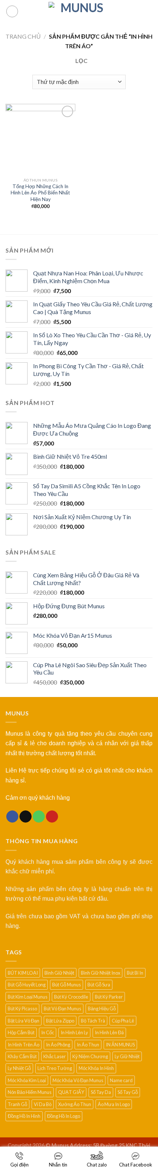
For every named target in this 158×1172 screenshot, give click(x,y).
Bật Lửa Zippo (60, 1021)
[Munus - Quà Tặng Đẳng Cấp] (79, 11)
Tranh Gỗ (17, 1104)
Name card (121, 1080)
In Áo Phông (58, 1045)
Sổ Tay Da (101, 1092)
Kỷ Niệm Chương (90, 1056)
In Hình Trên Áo (23, 1045)
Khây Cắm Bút (22, 1056)
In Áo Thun (88, 1045)
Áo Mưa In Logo (114, 1104)
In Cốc (47, 1032)
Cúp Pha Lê (123, 1021)
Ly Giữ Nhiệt (127, 1056)
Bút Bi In (135, 973)
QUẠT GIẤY (71, 1092)
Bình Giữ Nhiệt (59, 973)
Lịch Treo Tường (54, 1068)
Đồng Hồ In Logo (63, 1116)
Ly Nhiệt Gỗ (19, 1068)
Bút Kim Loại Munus (27, 997)
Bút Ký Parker (109, 997)
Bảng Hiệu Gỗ (102, 1008)
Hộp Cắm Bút (21, 1032)
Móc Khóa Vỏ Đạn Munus (78, 1080)
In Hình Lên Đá (109, 1032)
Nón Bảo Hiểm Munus (29, 1092)
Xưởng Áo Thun (74, 1104)
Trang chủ (23, 36)
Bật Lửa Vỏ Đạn (23, 1021)
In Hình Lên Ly (74, 1032)
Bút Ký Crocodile (71, 997)
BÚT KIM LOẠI (23, 973)
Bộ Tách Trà (93, 1021)
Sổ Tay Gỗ (128, 1092)
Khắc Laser (54, 1056)
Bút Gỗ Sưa (98, 985)
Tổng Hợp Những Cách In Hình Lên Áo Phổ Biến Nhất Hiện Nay (40, 192)
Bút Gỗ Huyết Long (27, 985)
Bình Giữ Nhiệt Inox (100, 973)
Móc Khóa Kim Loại (27, 1080)
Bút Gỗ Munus (66, 985)
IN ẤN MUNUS (120, 1045)
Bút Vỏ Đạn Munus (62, 1008)
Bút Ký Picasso (22, 1008)
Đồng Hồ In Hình (24, 1116)
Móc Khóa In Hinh (96, 1068)
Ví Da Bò (42, 1104)
